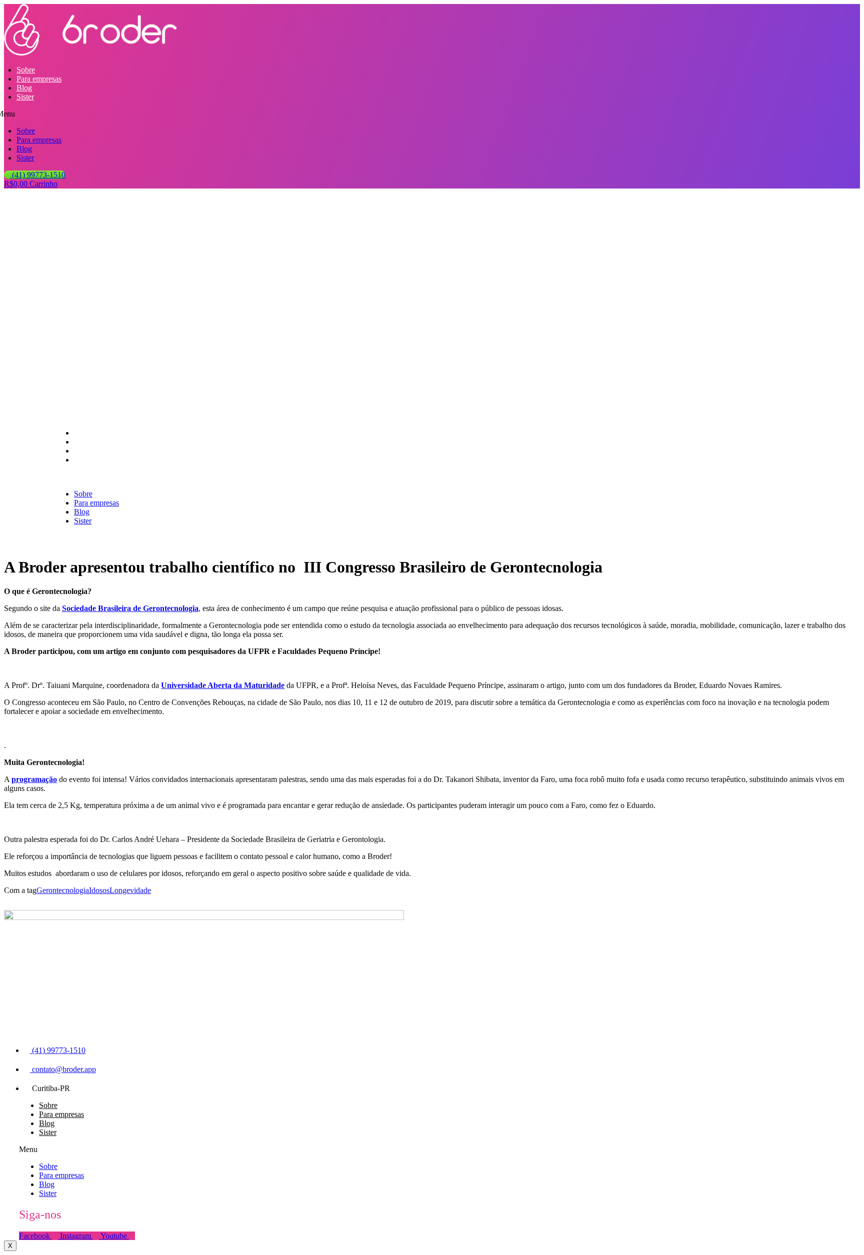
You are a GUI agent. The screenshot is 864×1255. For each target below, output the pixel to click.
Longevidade (130, 890)
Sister (25, 96)
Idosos (99, 890)
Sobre (25, 70)
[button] (179, 477)
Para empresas (39, 78)
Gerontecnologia (62, 890)
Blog (24, 88)
